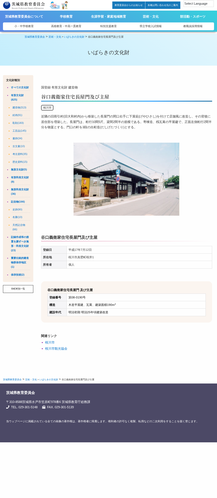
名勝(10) (17, 217)
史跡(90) (17, 209)
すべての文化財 (20, 87)
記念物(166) (18, 201)
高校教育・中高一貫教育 (66, 26)
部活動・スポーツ (193, 16)
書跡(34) (17, 138)
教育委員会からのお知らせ (129, 5)
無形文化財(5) (19, 169)
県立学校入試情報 (151, 26)
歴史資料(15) (20, 161)
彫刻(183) (18, 122)
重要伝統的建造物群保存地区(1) (20, 262)
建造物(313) (19, 107)
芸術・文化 (151, 16)
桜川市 (50, 342)
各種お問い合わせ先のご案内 (163, 5)
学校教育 (66, 16)
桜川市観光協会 (56, 348)
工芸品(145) (19, 130)
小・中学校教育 (24, 26)
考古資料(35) (20, 154)
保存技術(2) (17, 274)
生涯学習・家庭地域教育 (108, 16)
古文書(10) (19, 146)
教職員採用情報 (193, 26)
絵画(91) (17, 115)
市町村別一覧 (18, 288)
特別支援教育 (108, 26)
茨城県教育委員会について (24, 16)
